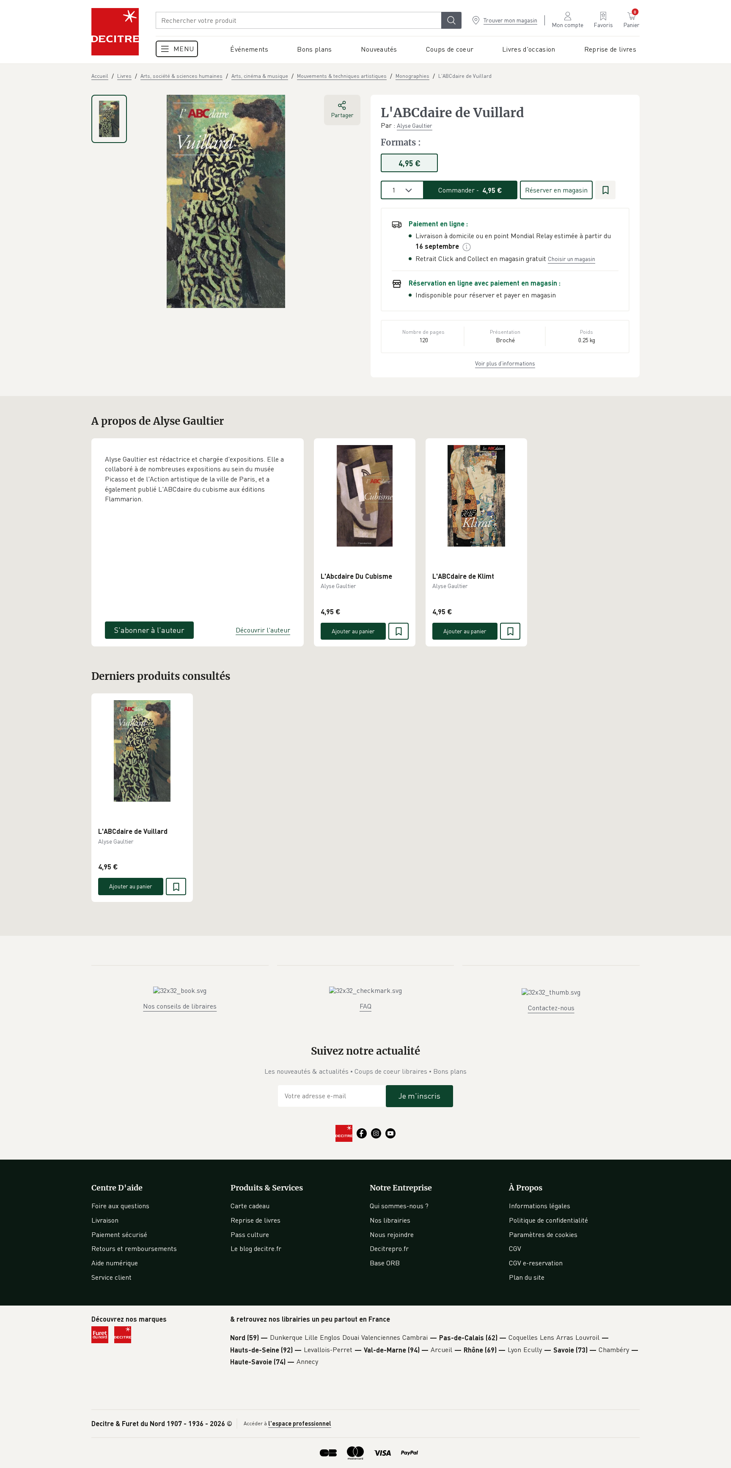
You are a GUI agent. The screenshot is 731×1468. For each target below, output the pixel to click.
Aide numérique (114, 1263)
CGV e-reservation (536, 1263)
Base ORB (385, 1263)
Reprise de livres (255, 1220)
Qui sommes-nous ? (399, 1205)
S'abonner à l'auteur (149, 630)
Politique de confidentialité (548, 1220)
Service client (111, 1277)
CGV (515, 1248)
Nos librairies (390, 1220)
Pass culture (250, 1234)
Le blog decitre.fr (256, 1248)
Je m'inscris (419, 1095)
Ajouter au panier (353, 631)
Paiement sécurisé (119, 1234)
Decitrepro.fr (389, 1248)
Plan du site (526, 1277)
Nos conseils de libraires (180, 1006)
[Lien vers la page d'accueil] (115, 31)
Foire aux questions (120, 1205)
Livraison (104, 1220)
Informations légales (539, 1205)
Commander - (470, 190)
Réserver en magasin (556, 190)
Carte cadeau (250, 1205)
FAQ (365, 1006)
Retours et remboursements (134, 1248)
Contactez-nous (551, 1007)
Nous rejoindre (392, 1234)
